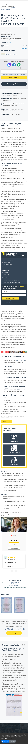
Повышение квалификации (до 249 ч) (12, 280)
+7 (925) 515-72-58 (20, 360)
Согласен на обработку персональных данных (14, 74)
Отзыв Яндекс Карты (8, 566)
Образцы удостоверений (11, 54)
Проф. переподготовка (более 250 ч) (12, 282)
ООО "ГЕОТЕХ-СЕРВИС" (14, 556)
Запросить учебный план (14, 84)
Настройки (12, 741)
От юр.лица (6, 274)
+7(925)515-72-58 (14, 583)
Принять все (5, 741)
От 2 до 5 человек (8, 264)
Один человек (7, 262)
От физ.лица (6, 272)
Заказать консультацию (14, 633)
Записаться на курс (14, 77)
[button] (12, 571)
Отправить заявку (10, 298)
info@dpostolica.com (21, 389)
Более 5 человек (7, 266)
